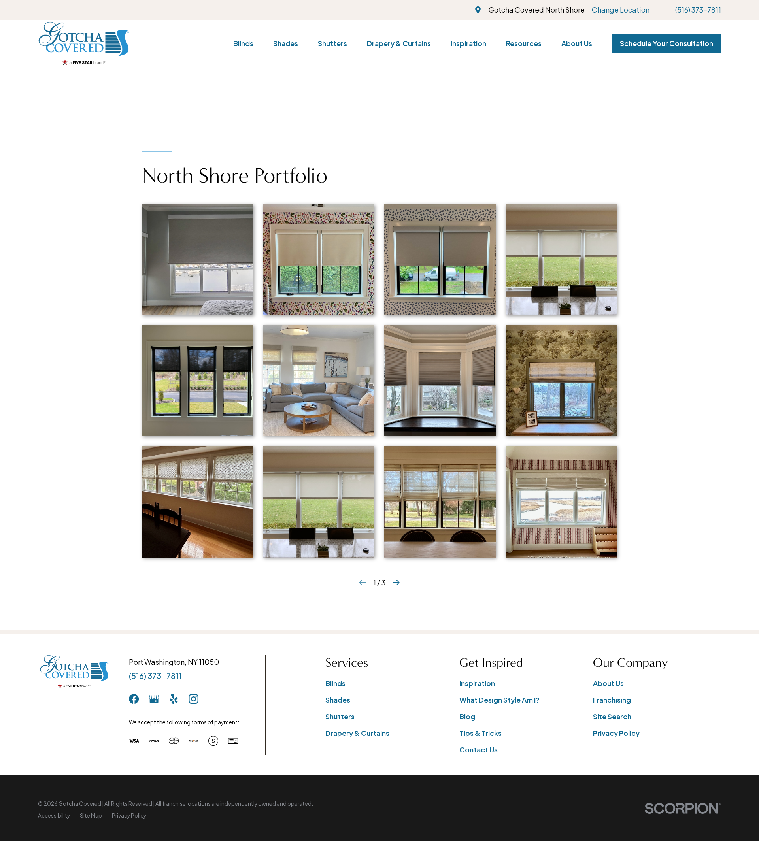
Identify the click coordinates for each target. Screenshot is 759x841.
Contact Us (478, 749)
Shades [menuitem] (285, 43)
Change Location (620, 9)
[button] (197, 259)
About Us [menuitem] (576, 43)
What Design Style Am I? (499, 699)
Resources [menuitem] (524, 43)
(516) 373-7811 (698, 9)
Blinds (335, 683)
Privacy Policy (616, 732)
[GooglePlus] (154, 699)
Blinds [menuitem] (243, 43)
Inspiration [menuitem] (468, 43)
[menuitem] (54, 815)
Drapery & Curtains (357, 732)
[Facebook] (134, 699)
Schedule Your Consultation (666, 43)
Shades (337, 699)
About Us (608, 683)
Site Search (612, 716)
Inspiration (477, 683)
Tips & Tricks (480, 732)
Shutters (340, 716)
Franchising (612, 699)
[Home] (83, 43)
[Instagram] (193, 699)
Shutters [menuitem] (332, 43)
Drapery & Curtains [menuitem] (399, 43)
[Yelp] (174, 699)
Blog (467, 716)
